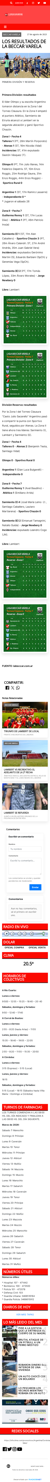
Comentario (13, 856)
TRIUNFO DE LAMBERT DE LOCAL (21, 731)
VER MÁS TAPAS (25, 1314)
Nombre (12, 844)
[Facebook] (27, 3)
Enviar (35, 887)
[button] (11, 3)
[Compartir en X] (13, 688)
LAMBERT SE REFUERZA (16, 813)
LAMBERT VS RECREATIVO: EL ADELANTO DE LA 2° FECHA (19, 771)
